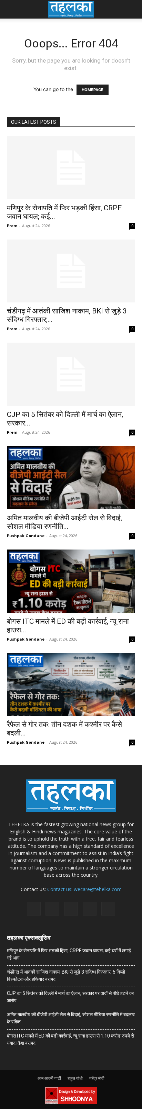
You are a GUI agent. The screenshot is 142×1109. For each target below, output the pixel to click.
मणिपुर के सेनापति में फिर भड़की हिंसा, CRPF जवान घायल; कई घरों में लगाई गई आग (69, 954)
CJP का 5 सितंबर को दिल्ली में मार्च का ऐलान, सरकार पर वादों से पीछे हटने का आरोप (70, 996)
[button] (12, 9)
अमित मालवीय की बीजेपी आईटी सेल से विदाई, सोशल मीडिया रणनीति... (64, 522)
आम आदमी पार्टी (49, 1078)
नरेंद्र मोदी (96, 1078)
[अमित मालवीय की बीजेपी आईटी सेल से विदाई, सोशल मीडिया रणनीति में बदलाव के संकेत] (71, 477)
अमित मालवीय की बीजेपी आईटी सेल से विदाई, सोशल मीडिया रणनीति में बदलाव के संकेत (71, 1018)
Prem (12, 225)
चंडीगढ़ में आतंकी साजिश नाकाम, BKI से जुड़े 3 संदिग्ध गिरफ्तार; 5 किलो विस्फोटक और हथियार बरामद (66, 975)
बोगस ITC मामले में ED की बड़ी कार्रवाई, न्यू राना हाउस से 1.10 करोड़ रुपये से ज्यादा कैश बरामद (70, 1039)
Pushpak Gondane (25, 535)
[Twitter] (90, 909)
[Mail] (52, 909)
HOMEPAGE (92, 89)
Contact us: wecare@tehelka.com (84, 889)
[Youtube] (108, 909)
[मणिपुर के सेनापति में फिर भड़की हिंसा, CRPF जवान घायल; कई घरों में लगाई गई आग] (71, 167)
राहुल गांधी (75, 1078)
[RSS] (71, 909)
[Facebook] (34, 909)
